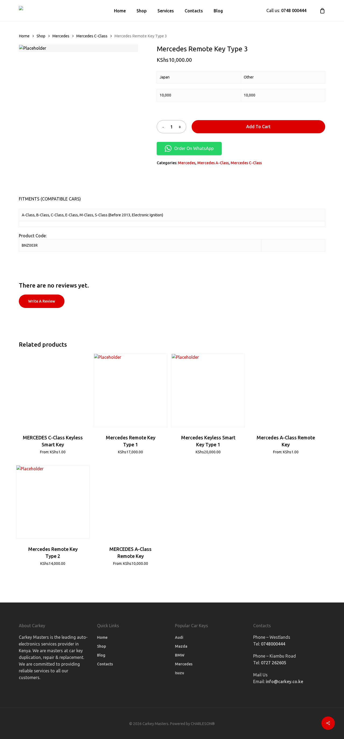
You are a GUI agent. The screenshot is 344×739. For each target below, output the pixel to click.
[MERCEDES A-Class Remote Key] (130, 502)
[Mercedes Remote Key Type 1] (130, 390)
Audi (179, 637)
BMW (179, 655)
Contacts (105, 664)
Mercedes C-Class (92, 36)
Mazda (181, 646)
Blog (101, 655)
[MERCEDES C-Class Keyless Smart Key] (53, 390)
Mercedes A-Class (213, 163)
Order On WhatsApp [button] (194, 148)
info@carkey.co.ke (284, 681)
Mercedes (60, 36)
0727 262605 (273, 662)
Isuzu (179, 673)
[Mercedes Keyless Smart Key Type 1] (208, 390)
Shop (41, 36)
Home (24, 36)
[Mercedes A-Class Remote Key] (285, 390)
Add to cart (258, 126)
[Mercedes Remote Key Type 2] (53, 502)
